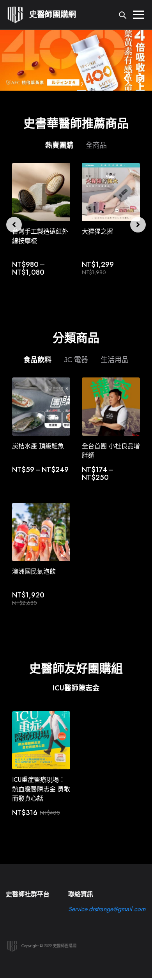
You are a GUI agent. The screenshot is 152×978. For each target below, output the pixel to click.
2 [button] (81, 84)
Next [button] (141, 78)
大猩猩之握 (97, 231)
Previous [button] (126, 78)
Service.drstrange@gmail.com (106, 909)
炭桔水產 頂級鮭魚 (38, 446)
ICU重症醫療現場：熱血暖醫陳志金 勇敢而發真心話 (41, 789)
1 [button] (71, 84)
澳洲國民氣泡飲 (34, 571)
